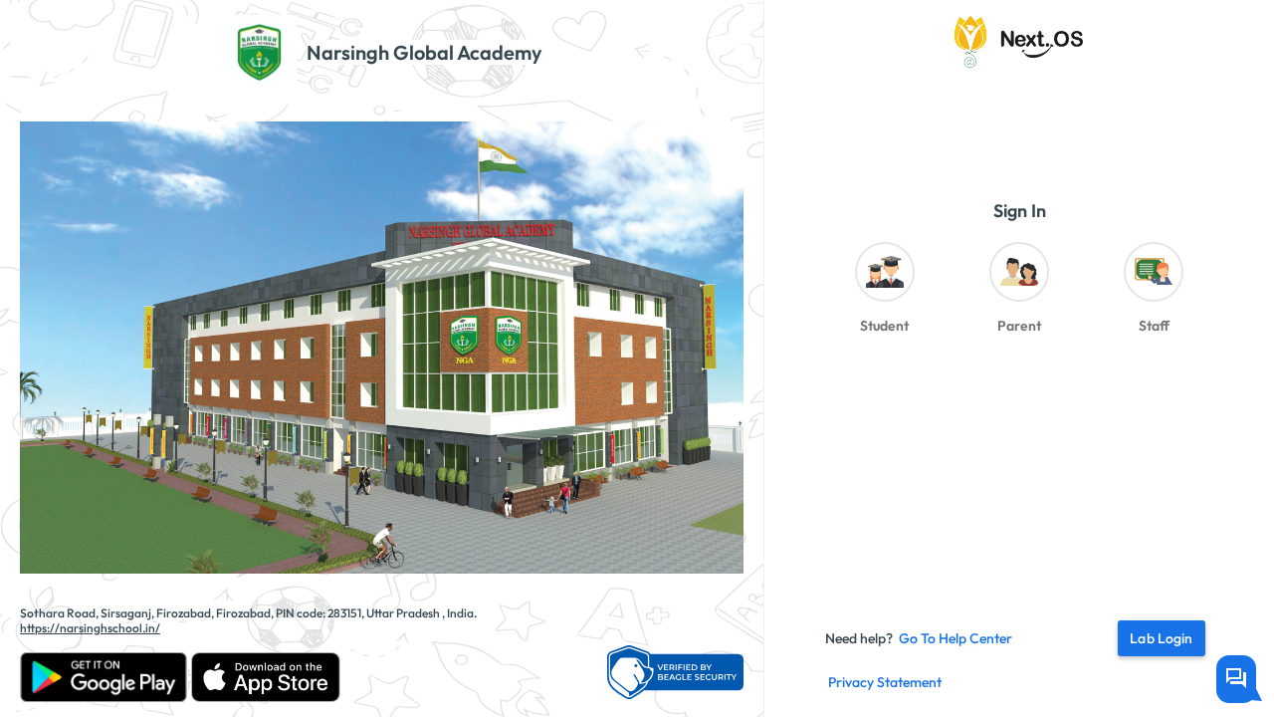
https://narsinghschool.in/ (90, 627)
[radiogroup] (1019, 293)
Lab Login (1161, 638)
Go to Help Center (955, 638)
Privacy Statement (885, 682)
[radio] (884, 293)
